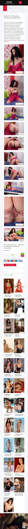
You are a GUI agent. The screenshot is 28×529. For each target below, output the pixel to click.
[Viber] (22, 261)
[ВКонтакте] (4, 261)
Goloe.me (10, 2)
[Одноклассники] (6, 261)
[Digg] (12, 261)
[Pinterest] (8, 261)
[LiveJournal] (16, 261)
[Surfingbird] (18, 261)
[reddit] (14, 261)
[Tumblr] (20, 261)
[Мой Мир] (10, 261)
